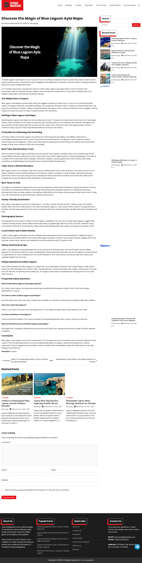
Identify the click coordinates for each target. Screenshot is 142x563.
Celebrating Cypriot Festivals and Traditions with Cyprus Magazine (123, 319)
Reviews (68, 5)
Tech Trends (101, 5)
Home (59, 5)
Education (89, 5)
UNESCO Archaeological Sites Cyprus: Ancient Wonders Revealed (16, 403)
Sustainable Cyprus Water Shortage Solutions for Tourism (81, 402)
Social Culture (115, 5)
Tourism (78, 5)
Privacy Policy (78, 538)
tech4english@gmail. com (124, 537)
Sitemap (76, 549)
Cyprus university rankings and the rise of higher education (124, 64)
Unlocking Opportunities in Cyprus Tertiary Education (124, 39)
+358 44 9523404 (121, 539)
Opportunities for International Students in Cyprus (122, 52)
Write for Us (77, 546)
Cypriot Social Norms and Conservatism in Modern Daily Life (123, 76)
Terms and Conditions (81, 542)
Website (5, 480)
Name (5, 470)
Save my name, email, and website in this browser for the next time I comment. (37, 490)
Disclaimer (76, 534)
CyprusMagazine (87, 560)
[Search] (138, 5)
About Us (76, 527)
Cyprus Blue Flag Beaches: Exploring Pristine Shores (46, 402)
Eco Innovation (130, 5)
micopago (34, 23)
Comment (6, 442)
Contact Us (77, 531)
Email (54, 470)
